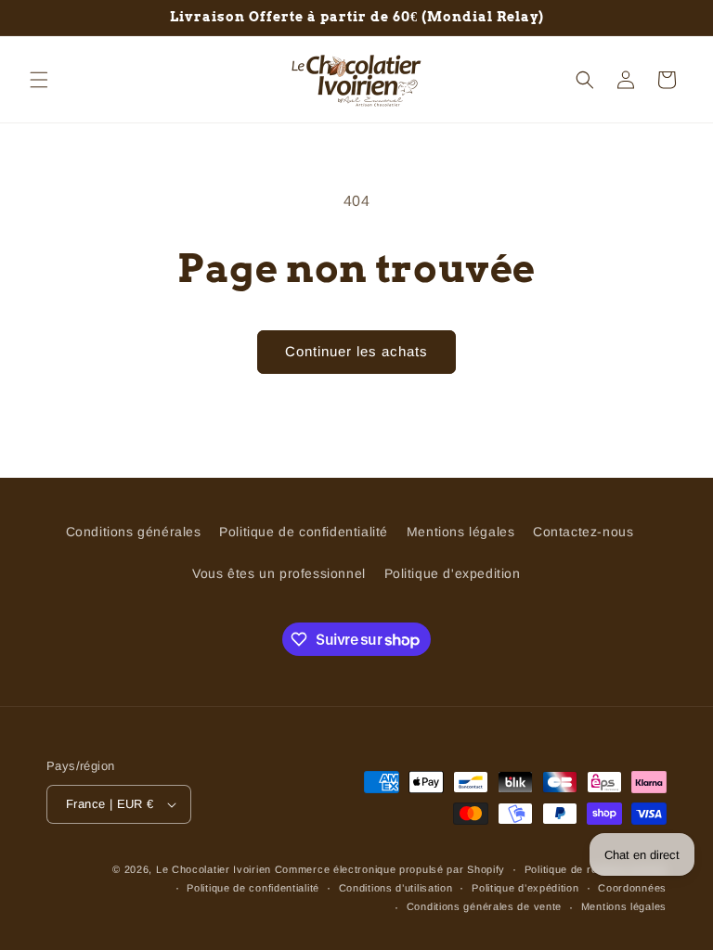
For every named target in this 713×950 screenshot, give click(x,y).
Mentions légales (461, 531)
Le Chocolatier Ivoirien (213, 869)
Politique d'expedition (452, 573)
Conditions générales (133, 531)
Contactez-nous (583, 531)
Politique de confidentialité (303, 531)
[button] (39, 79)
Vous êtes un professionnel (279, 573)
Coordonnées (632, 887)
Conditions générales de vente (484, 906)
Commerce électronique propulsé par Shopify (390, 869)
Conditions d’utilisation (396, 887)
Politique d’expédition (525, 887)
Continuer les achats (356, 351)
